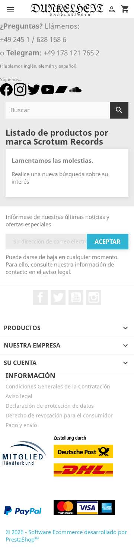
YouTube (75, 297)
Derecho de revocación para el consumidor (59, 415)
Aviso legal (19, 396)
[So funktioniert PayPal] (22, 510)
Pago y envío (21, 425)
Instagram (93, 297)
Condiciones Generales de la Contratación (58, 386)
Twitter (58, 297)
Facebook (40, 297)
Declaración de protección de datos (50, 405)
